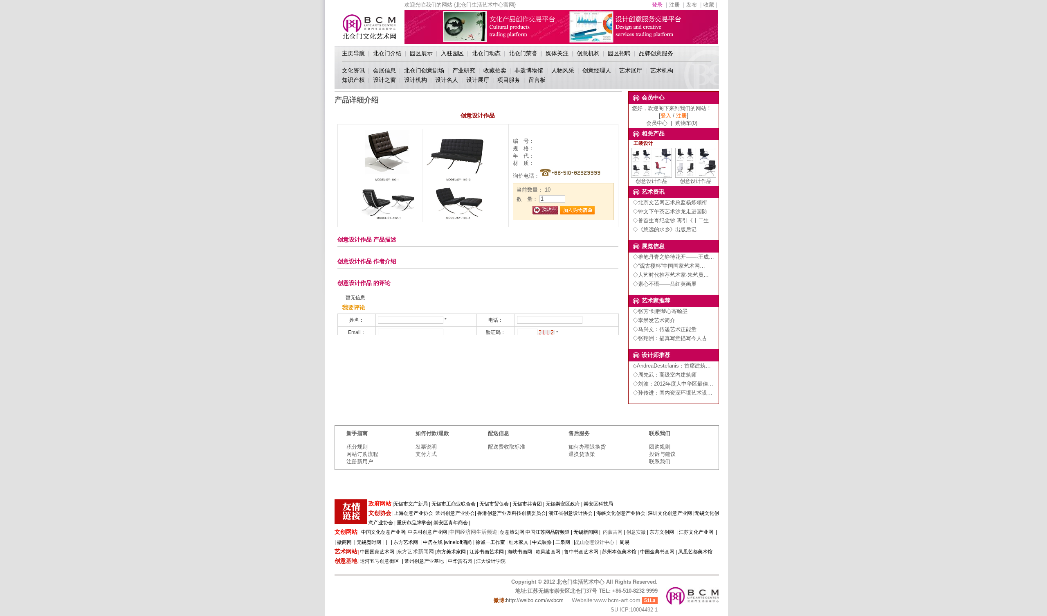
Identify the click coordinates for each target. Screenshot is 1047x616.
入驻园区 (452, 53)
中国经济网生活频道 (473, 532)
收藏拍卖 (494, 70)
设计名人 (446, 80)
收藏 (708, 5)
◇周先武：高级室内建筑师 (665, 375)
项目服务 (508, 80)
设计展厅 (477, 80)
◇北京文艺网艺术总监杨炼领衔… (672, 202)
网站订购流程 (362, 454)
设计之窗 (384, 80)
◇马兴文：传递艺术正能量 (665, 329)
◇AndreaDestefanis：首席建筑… (672, 366)
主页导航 (353, 53)
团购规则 (659, 447)
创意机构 (588, 53)
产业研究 (463, 70)
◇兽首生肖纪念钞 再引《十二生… (673, 220)
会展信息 (384, 70)
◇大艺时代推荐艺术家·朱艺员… (671, 275)
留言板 (537, 80)
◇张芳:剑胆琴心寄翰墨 (660, 311)
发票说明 (426, 447)
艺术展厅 (630, 70)
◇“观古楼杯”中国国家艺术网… (669, 266)
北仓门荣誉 (523, 53)
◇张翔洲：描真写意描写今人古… (672, 338)
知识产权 (353, 80)
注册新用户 (359, 461)
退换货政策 (581, 454)
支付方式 (426, 454)
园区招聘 (619, 53)
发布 (691, 5)
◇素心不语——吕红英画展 (665, 284)
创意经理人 (596, 70)
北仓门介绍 (387, 53)
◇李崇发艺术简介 (654, 320)
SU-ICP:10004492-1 (634, 610)
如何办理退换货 (587, 447)
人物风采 (562, 70)
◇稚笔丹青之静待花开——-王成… (673, 257)
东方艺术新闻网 (415, 551)
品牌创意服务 (656, 53)
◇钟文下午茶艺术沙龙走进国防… (672, 211)
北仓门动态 (486, 53)
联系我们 (659, 461)
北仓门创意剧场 (424, 70)
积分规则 (357, 447)
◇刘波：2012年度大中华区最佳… (673, 384)
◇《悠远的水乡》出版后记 (665, 229)
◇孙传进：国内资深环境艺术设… (672, 393)
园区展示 (421, 53)
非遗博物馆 (529, 70)
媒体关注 (557, 53)
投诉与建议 (662, 454)
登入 (666, 116)
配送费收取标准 (506, 447)
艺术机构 (661, 70)
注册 (674, 5)
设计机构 (415, 80)
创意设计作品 (651, 181)
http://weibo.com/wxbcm (535, 600)
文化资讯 (353, 70)
